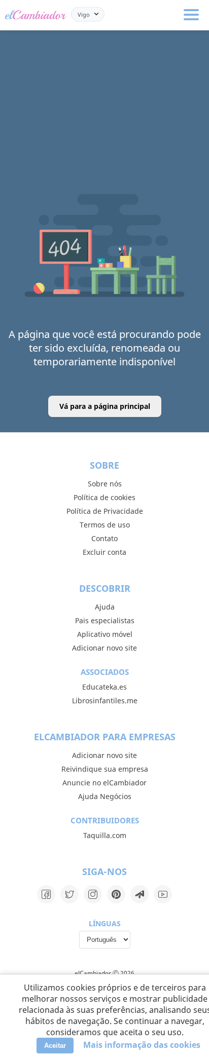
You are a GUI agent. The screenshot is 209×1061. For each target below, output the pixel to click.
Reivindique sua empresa (104, 769)
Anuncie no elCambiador (104, 782)
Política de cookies (104, 497)
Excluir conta (104, 552)
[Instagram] (93, 894)
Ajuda (105, 607)
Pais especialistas (104, 620)
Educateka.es (104, 687)
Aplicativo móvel (104, 634)
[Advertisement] (104, 81)
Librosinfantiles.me (104, 700)
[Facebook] (46, 894)
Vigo (84, 14)
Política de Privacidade (104, 511)
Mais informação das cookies (141, 1044)
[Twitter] (69, 894)
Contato (104, 538)
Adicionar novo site (104, 648)
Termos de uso (105, 524)
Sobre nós (105, 483)
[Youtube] (163, 894)
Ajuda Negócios (104, 796)
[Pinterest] (116, 894)
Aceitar (55, 1045)
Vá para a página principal (104, 406)
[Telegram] (139, 894)
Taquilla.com (104, 835)
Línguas (105, 923)
